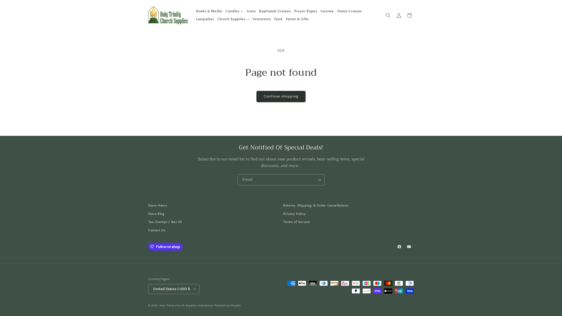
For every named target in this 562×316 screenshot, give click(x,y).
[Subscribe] (319, 180)
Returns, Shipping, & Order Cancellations (315, 205)
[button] (234, 11)
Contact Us (157, 230)
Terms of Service (296, 222)
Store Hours (157, 205)
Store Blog (156, 214)
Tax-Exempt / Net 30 (165, 222)
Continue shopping (281, 96)
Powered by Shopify (227, 305)
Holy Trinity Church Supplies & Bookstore (186, 305)
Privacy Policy (294, 214)
